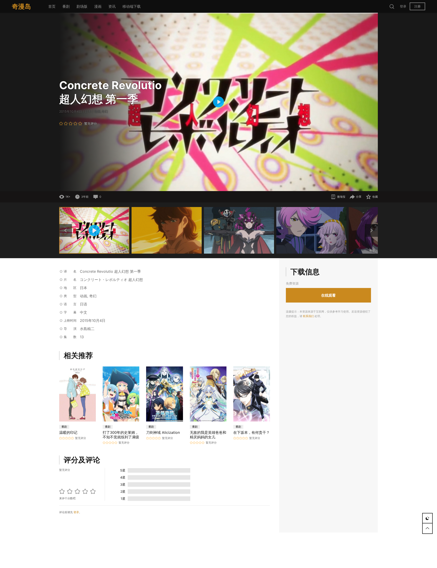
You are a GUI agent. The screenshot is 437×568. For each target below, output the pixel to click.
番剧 (66, 6)
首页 (52, 6)
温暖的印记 (68, 432)
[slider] (190, 185)
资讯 (112, 6)
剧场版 (81, 6)
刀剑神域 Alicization (163, 432)
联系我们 (308, 316)
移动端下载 (131, 6)
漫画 (98, 6)
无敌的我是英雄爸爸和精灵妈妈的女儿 (208, 434)
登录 (403, 6)
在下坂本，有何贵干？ (251, 432)
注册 (417, 6)
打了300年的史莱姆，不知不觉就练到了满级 (121, 434)
